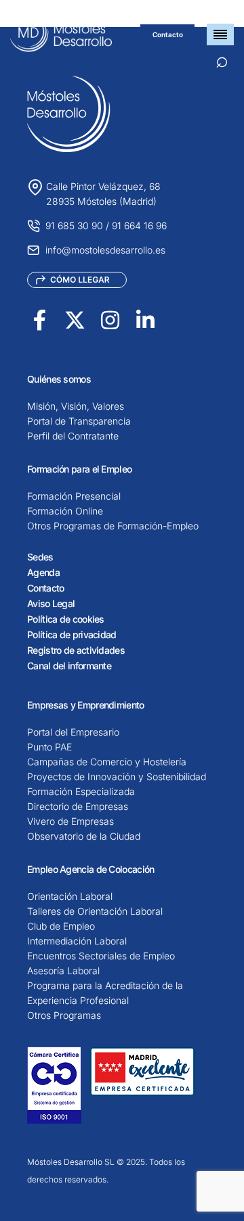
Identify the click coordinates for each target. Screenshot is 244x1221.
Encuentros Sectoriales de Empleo (101, 955)
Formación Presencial (74, 496)
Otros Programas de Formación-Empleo (113, 525)
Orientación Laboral (70, 896)
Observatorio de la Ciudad (83, 836)
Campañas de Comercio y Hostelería (106, 761)
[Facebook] (39, 320)
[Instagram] (110, 320)
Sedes (40, 556)
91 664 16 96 (139, 225)
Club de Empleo (61, 926)
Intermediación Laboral (77, 941)
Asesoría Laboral (63, 970)
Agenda (43, 572)
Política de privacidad (72, 634)
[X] (74, 320)
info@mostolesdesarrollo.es (105, 250)
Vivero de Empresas (70, 821)
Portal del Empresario (73, 732)
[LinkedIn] (145, 320)
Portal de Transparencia (79, 421)
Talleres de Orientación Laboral (95, 911)
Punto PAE (49, 746)
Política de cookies (65, 619)
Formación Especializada (81, 791)
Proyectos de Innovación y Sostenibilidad (116, 776)
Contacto (167, 34)
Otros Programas (64, 1015)
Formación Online (65, 511)
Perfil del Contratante (73, 435)
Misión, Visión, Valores (75, 406)
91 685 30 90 (74, 225)
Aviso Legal (51, 603)
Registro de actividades (76, 650)
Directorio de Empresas (77, 806)
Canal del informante (69, 665)
